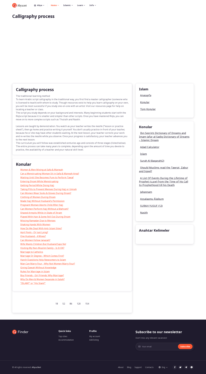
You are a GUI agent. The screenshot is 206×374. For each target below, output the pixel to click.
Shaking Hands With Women (35, 224)
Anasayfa (145, 95)
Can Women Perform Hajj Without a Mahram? (44, 208)
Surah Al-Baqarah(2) (152, 160)
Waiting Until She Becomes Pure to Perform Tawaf (47, 177)
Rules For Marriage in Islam (35, 271)
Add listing (94, 339)
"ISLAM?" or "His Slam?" (33, 283)
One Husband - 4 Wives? (33, 236)
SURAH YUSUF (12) (151, 205)
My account (94, 336)
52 (64, 303)
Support (138, 367)
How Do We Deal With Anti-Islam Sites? (41, 228)
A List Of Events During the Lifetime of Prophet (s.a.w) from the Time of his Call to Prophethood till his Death (163, 181)
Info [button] (91, 5)
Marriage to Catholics (31, 251)
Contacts (149, 367)
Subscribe (185, 346)
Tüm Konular (148, 109)
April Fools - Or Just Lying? (34, 232)
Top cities (62, 336)
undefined (146, 237)
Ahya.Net (36, 367)
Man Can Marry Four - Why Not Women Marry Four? (47, 263)
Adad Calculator (149, 147)
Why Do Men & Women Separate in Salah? (42, 279)
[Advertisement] (103, 55)
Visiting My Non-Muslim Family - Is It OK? (42, 248)
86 (71, 303)
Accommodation (66, 339)
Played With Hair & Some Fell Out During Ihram (45, 216)
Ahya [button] (39, 5)
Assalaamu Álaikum (152, 199)
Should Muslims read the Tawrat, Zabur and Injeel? (163, 169)
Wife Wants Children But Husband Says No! (43, 244)
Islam (143, 154)
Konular (145, 102)
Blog (129, 367)
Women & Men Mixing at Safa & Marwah (41, 169)
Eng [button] (163, 367)
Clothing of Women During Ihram (37, 197)
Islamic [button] (67, 5)
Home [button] (54, 5)
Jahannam (146, 192)
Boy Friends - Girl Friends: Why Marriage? (42, 275)
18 (56, 303)
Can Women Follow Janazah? (35, 240)
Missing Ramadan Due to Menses (37, 220)
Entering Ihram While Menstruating (39, 181)
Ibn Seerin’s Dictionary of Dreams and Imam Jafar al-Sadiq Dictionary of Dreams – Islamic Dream (164, 136)
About (121, 367)
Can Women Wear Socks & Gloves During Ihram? (45, 193)
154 (87, 303)
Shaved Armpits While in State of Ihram (41, 212)
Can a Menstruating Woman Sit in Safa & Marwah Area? (49, 173)
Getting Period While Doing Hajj (37, 185)
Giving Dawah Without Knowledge (38, 267)
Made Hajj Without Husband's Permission (42, 201)
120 (79, 303)
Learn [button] (80, 5)
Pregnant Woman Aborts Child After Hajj (41, 204)
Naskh (144, 212)
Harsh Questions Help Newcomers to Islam (43, 259)
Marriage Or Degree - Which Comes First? (42, 255)
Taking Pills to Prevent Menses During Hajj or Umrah (48, 189)
